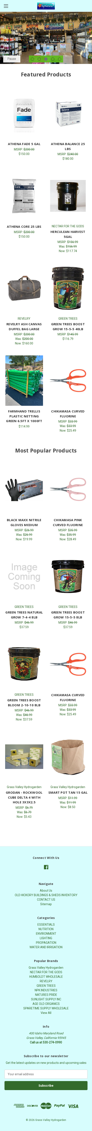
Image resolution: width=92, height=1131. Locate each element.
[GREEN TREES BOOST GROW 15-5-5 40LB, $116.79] (68, 288)
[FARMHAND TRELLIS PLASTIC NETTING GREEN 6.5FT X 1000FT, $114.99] (24, 380)
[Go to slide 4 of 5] (52, 59)
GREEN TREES (46, 985)
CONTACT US (46, 899)
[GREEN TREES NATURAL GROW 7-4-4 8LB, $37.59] (24, 576)
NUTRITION (46, 929)
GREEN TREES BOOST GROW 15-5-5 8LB (68, 614)
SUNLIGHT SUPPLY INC (46, 999)
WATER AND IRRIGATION (46, 947)
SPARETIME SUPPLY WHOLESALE (46, 1008)
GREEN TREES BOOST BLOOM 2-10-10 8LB (24, 702)
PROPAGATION (46, 942)
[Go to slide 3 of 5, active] (45, 59)
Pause (11, 58)
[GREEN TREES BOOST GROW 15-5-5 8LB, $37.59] (68, 576)
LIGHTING (46, 938)
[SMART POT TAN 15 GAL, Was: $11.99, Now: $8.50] (68, 756)
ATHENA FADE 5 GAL (24, 144)
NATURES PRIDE (46, 994)
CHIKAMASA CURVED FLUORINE (68, 413)
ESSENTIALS (46, 924)
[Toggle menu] (6, 6)
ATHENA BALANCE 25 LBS (68, 146)
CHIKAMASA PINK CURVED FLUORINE (68, 522)
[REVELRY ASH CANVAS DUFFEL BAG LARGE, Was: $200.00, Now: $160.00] (24, 288)
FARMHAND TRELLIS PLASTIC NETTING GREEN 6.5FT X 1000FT (24, 416)
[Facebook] (46, 867)
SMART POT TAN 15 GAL (68, 792)
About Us (46, 890)
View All (46, 1013)
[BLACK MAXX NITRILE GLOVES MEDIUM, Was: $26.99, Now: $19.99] (24, 489)
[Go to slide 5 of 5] (59, 59)
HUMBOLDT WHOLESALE (46, 976)
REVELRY (46, 981)
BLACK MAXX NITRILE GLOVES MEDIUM (24, 522)
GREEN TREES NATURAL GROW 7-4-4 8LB (24, 614)
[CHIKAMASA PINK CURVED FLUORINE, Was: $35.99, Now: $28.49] (68, 489)
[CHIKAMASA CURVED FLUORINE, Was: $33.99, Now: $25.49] (68, 380)
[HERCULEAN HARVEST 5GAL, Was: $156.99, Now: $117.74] (68, 196)
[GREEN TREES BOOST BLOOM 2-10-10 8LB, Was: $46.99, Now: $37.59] (24, 664)
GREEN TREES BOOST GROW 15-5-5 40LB (68, 326)
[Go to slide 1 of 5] (32, 59)
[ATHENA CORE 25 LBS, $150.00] (24, 196)
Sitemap (46, 904)
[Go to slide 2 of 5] (39, 59)
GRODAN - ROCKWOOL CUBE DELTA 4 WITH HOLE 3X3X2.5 (24, 797)
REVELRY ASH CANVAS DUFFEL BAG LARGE (24, 326)
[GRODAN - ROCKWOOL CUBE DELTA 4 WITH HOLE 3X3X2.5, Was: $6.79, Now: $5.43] (24, 756)
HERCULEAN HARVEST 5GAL (67, 234)
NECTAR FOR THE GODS (46, 972)
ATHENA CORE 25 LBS (24, 226)
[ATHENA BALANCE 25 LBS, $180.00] (68, 113)
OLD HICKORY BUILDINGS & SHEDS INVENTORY (46, 895)
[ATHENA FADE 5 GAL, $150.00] (24, 113)
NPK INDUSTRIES (46, 990)
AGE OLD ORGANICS (46, 1004)
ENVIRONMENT (46, 933)
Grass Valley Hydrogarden (46, 967)
